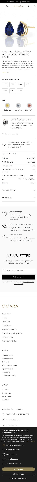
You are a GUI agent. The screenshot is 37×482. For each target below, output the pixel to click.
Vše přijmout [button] (18, 469)
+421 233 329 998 (22, 414)
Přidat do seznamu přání (11, 134)
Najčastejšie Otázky (7, 359)
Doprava (4, 318)
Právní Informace (7, 396)
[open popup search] (7, 6)
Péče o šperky (6, 372)
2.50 (27, 84)
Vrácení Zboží (6, 322)
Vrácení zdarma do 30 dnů (19, 146)
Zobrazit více (5, 72)
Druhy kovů (5, 362)
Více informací (31, 441)
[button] (18, 478)
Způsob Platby (6, 314)
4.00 (20, 91)
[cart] (34, 6)
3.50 (12, 91)
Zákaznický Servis (7, 355)
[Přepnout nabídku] (3, 6)
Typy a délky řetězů (7, 369)
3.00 (5, 91)
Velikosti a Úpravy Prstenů (9, 365)
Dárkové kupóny (6, 326)
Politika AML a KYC (7, 337)
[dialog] (18, 454)
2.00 (20, 84)
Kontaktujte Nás (6, 393)
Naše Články (5, 400)
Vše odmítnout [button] (18, 474)
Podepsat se (17, 277)
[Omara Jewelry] (18, 6)
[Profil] (29, 6)
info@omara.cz (15, 420)
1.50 (12, 84)
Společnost (5, 390)
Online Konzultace (12, 426)
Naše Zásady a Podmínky (9, 329)
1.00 (5, 84)
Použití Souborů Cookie (9, 341)
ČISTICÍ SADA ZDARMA (22, 119)
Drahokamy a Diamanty (9, 375)
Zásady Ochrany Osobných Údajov (12, 333)
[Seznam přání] (31, 6)
